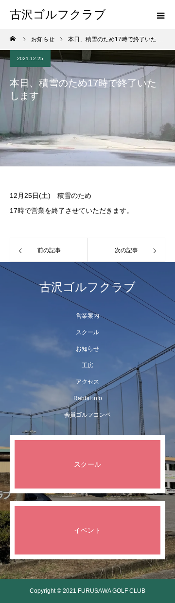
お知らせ (87, 348)
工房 (87, 365)
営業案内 (87, 315)
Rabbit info (87, 398)
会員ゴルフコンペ (87, 414)
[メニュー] (160, 14)
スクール (87, 332)
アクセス (87, 381)
